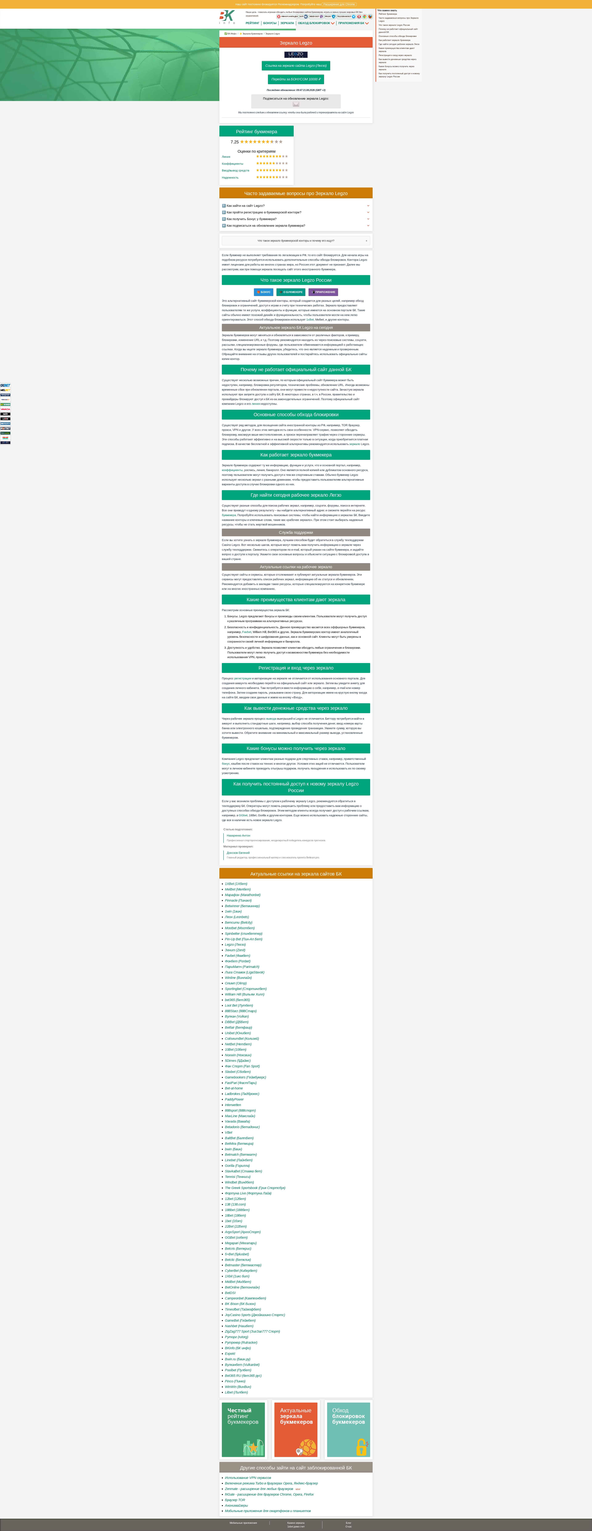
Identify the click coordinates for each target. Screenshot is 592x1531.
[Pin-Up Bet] (5, 437)
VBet (228, 1132)
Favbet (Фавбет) (237, 956)
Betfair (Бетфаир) (238, 1027)
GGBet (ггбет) (236, 1237)
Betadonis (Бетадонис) (242, 1127)
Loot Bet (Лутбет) (239, 1005)
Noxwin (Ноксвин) (238, 1055)
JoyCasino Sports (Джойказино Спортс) (255, 1315)
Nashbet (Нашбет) (239, 1326)
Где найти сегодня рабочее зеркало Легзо (399, 44)
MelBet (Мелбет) (238, 889)
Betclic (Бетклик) (238, 1260)
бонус (226, 763)
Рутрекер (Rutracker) (241, 1342)
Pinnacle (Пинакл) (238, 900)
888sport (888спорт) (240, 1110)
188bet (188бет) (237, 1210)
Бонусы (270, 23)
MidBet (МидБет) (238, 1282)
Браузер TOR (235, 1500)
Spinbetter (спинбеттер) (243, 933)
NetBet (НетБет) (238, 1044)
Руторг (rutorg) (236, 1337)
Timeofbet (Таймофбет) (243, 1309)
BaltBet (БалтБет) (239, 1138)
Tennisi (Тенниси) (238, 1177)
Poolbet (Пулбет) (238, 1370)
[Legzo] (5, 442)
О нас (348, 1526)
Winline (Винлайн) (238, 978)
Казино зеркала (295, 1523)
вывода (271, 718)
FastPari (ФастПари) (241, 1083)
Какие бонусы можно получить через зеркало (396, 68)
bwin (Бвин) (233, 1149)
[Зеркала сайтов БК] (296, 1431)
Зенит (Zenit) (235, 950)
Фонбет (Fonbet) (238, 961)
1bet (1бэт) (233, 1221)
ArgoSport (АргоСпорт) (243, 1232)
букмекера (229, 515)
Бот (302, 16)
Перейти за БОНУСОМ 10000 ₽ (295, 79)
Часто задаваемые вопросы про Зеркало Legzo (398, 19)
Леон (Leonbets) (237, 917)
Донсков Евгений (238, 852)
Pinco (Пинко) (235, 1381)
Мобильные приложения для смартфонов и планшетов (268, 1511)
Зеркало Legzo (296, 43)
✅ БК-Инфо (230, 33)
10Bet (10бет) (235, 1049)
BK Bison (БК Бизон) (240, 1304)
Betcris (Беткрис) (238, 1249)
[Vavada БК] (5, 409)
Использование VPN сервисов (248, 1478)
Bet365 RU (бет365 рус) (243, 1376)
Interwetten (233, 1105)
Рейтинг (252, 23)
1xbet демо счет (296, 1526)
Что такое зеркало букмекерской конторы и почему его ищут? (296, 240)
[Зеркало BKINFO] (227, 17)
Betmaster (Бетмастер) (243, 1265)
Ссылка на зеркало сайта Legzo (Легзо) (296, 66)
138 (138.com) (235, 1204)
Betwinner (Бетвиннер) (242, 906)
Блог (348, 1523)
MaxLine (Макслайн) (240, 1116)
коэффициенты (232, 470)
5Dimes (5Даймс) (238, 1061)
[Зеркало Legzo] (296, 54)
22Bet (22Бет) (236, 1226)
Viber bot (314, 16)
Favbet (246, 632)
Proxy (328, 16)
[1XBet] (5, 385)
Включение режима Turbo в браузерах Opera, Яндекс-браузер (271, 1483)
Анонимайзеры (236, 1505)
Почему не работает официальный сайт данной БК (398, 30)
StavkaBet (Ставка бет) (243, 1171)
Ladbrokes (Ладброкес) (242, 1094)
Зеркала (287, 23)
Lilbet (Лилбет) (236, 1392)
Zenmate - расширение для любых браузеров (259, 1489)
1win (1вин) (233, 911)
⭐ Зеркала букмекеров (250, 33)
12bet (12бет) (235, 1199)
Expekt (230, 1354)
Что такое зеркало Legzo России (394, 25)
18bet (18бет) (235, 1215)
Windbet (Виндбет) (239, 1182)
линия (256, 403)
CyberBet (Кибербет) (241, 1271)
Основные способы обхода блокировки (398, 36)
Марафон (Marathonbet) (243, 895)
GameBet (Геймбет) (240, 1320)
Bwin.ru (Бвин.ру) (237, 1359)
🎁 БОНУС (264, 292)
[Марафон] (5, 394)
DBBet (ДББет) (237, 1022)
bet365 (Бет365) (237, 1000)
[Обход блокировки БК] (349, 1431)
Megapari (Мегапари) (241, 1243)
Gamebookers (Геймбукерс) (245, 1077)
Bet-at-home (234, 1088)
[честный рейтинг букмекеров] (243, 1431)
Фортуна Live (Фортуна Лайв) (248, 1193)
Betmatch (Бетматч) (241, 1154)
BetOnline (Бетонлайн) (242, 1287)
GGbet (243, 815)
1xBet (310, 319)
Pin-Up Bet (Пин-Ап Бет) (243, 939)
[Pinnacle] (5, 399)
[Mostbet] (5, 428)
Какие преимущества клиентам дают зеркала (396, 49)
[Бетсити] (5, 423)
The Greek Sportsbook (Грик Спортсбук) (255, 1188)
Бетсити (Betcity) (238, 922)
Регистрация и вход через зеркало (395, 55)
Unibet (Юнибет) (238, 1033)
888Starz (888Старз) (241, 1011)
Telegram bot (344, 16)
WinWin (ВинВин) (238, 1387)
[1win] (5, 413)
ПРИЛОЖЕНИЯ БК (351, 23)
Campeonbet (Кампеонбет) (245, 1298)
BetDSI (230, 1293)
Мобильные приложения (243, 1523)
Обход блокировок (314, 23)
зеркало (354, 444)
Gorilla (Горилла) (237, 1166)
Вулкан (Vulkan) (237, 1016)
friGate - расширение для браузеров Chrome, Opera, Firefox (269, 1494)
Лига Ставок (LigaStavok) (244, 972)
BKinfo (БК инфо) (238, 1348)
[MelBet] (5, 390)
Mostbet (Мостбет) (240, 928)
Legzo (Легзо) (235, 944)
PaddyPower (234, 1099)
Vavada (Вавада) (237, 1121)
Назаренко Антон (238, 835)
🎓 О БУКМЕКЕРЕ (291, 292)
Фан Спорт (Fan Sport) (242, 1066)
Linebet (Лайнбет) (239, 1160)
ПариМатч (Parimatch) (242, 967)
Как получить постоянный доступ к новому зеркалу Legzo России (399, 75)
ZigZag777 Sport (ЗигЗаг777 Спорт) (252, 1331)
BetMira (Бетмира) (239, 1144)
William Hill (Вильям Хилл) (244, 994)
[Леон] (5, 418)
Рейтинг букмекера (388, 14)
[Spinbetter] (5, 433)
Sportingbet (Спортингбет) (246, 989)
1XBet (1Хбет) (236, 884)
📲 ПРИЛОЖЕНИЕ (323, 292)
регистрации (242, 678)
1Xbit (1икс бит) (237, 1276)
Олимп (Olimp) (236, 983)
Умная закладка (289, 16)
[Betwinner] (5, 404)
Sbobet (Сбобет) (238, 1072)
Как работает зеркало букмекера (394, 40)
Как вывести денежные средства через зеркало (397, 61)
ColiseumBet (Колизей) (242, 1039)
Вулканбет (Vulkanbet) (242, 1365)
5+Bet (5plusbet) (237, 1254)
